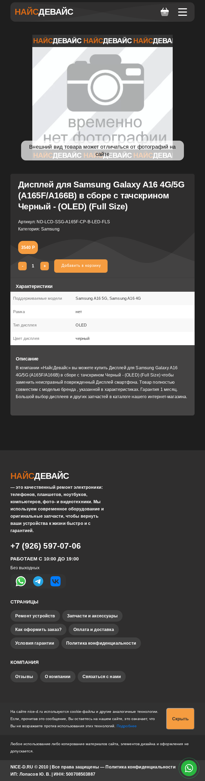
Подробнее (127, 726)
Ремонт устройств (35, 616)
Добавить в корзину (81, 266)
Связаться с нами (101, 676)
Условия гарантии (34, 643)
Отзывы (24, 676)
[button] (164, 12)
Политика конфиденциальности (101, 643)
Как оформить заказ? (38, 629)
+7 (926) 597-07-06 (45, 545)
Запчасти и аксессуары (92, 616)
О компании (58, 676)
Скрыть (180, 719)
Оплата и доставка (93, 629)
